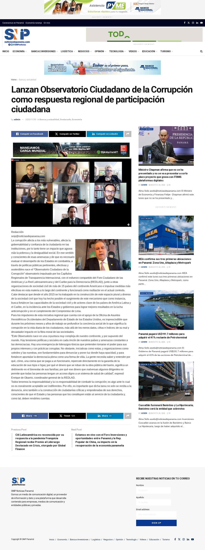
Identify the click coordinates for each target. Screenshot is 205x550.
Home (13, 80)
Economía (19, 51)
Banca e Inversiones (43, 51)
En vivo (47, 23)
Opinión (99, 51)
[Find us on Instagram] (193, 23)
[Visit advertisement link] (102, 7)
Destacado (65, 119)
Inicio (5, 51)
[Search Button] (201, 51)
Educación (148, 51)
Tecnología (116, 51)
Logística (67, 51)
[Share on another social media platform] (127, 134)
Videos (133, 51)
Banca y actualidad (27, 80)
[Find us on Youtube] (201, 23)
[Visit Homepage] (17, 37)
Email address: (143, 509)
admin (17, 119)
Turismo (165, 51)
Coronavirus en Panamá (13, 23)
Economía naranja (34, 23)
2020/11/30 (30, 119)
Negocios (83, 51)
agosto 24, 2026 (157, 185)
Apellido (140, 497)
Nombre (140, 485)
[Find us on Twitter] (189, 23)
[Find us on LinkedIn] (197, 23)
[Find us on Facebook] (184, 23)
